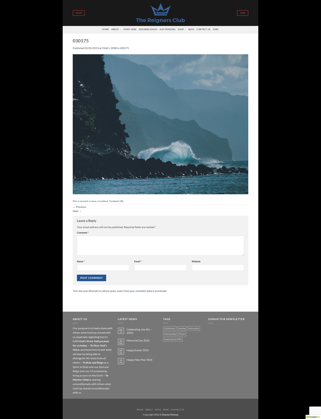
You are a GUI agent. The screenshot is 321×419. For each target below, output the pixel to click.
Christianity (169, 328)
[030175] (160, 123)
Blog (191, 29)
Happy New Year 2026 (139, 359)
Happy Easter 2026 (138, 350)
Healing (182, 328)
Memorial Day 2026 (138, 340)
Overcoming (170, 334)
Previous (79, 206)
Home (105, 29)
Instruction (194, 328)
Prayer (182, 334)
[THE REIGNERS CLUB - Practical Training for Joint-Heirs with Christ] (160, 13)
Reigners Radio (148, 29)
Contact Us (203, 29)
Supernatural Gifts (173, 339)
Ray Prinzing (167, 29)
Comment (83, 232)
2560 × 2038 (109, 48)
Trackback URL (116, 201)
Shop (181, 29)
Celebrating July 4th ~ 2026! (139, 331)
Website (196, 261)
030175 (124, 48)
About (115, 29)
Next (77, 211)
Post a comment (80, 201)
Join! (216, 29)
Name (81, 261)
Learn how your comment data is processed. (142, 290)
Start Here (130, 29)
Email (138, 261)
